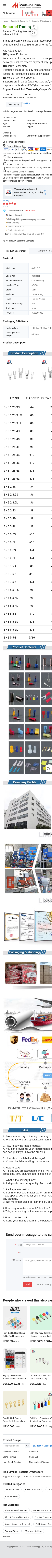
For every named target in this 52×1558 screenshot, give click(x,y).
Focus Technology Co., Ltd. (36, 1546)
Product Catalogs (44, 1445)
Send (27, 1284)
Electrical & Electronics (19, 21)
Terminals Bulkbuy (33, 1531)
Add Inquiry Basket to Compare (20, 240)
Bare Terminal (11, 1496)
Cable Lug (33, 1456)
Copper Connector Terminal (17, 1524)
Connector (34, 1451)
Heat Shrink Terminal (12, 1462)
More (5, 1536)
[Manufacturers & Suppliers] (26, 5)
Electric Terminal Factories (17, 1517)
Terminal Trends (12, 1531)
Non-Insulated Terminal (39, 1462)
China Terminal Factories (16, 1510)
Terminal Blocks (12, 1489)
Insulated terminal (11, 1451)
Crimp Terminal (9, 1456)
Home (5, 21)
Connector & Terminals (40, 21)
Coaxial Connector (33, 1489)
